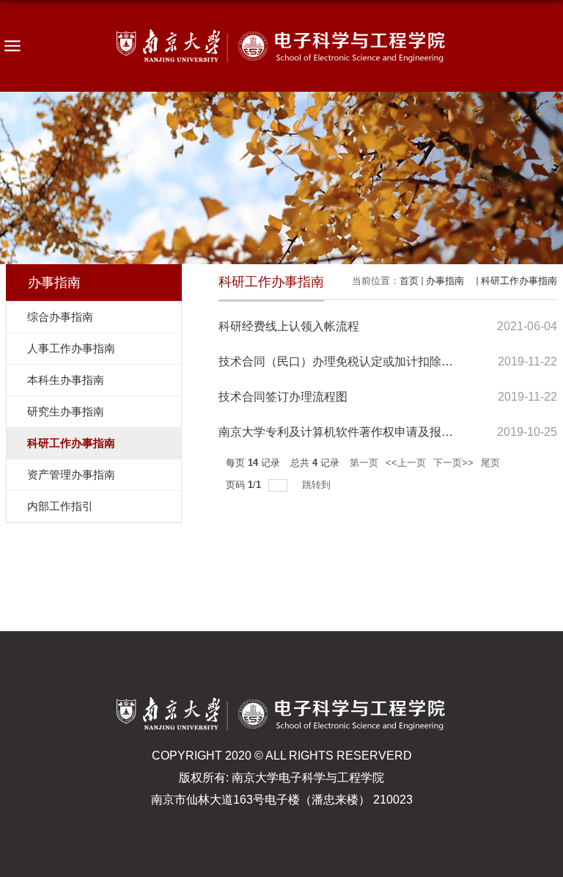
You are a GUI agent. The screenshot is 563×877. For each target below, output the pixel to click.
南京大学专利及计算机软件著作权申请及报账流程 (347, 432)
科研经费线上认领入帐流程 (288, 326)
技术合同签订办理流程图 (282, 396)
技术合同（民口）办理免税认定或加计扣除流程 (341, 361)
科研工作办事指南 (519, 280)
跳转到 (318, 484)
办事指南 (450, 280)
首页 (409, 280)
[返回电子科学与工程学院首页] (281, 45)
